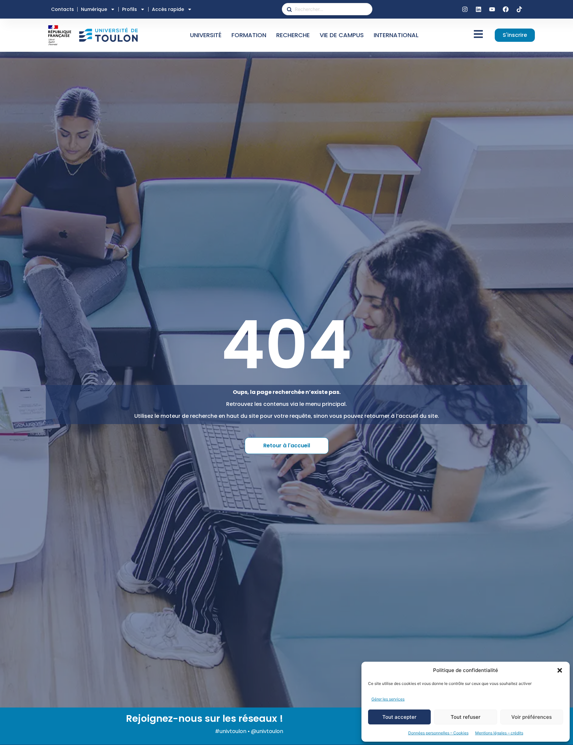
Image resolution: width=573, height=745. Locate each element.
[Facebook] (506, 9)
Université (206, 35)
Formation (248, 35)
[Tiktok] (519, 9)
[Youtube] (492, 9)
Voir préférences (531, 717)
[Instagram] (465, 9)
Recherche (293, 35)
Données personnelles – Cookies (438, 732)
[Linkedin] (478, 9)
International (396, 35)
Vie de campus (342, 35)
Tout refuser (465, 717)
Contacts (62, 9)
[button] (559, 670)
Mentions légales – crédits (499, 732)
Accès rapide (168, 9)
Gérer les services (388, 699)
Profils (129, 9)
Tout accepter (399, 717)
